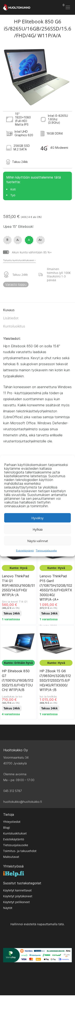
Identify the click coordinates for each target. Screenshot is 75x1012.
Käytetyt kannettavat (17, 890)
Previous (7, 76)
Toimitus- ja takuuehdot (19, 851)
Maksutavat (11, 857)
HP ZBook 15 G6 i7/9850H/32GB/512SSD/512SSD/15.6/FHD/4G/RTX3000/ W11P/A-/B (55, 680)
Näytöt (7, 908)
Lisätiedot (11, 318)
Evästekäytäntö (25, 550)
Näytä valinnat (37, 541)
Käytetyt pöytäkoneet (17, 896)
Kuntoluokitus (14, 326)
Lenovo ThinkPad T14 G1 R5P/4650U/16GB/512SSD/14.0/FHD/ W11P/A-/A (18, 585)
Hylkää (37, 529)
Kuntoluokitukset (15, 833)
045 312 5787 (12, 791)
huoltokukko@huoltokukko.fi (22, 801)
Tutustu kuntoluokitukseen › (19, 260)
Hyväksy (37, 518)
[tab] (37, 310)
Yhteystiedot (11, 822)
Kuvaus (9, 310)
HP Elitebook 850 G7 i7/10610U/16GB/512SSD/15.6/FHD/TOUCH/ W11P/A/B (17, 680)
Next (68, 76)
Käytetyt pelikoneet (16, 902)
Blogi (6, 827)
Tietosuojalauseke (46, 550)
